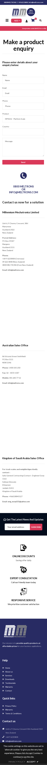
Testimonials (10, 683)
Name (4, 75)
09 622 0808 (23, 2)
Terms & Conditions (13, 713)
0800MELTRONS (10, 2)
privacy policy (16, 761)
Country (5, 126)
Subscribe (36, 527)
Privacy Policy (10, 706)
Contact (8, 691)
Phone (5, 101)
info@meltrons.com (36, 2)
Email (4, 88)
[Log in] (27, 21)
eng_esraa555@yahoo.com (19, 501)
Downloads (9, 679)
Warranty (9, 687)
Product (5, 114)
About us (9, 672)
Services (8, 675)
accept (33, 761)
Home (7, 668)
